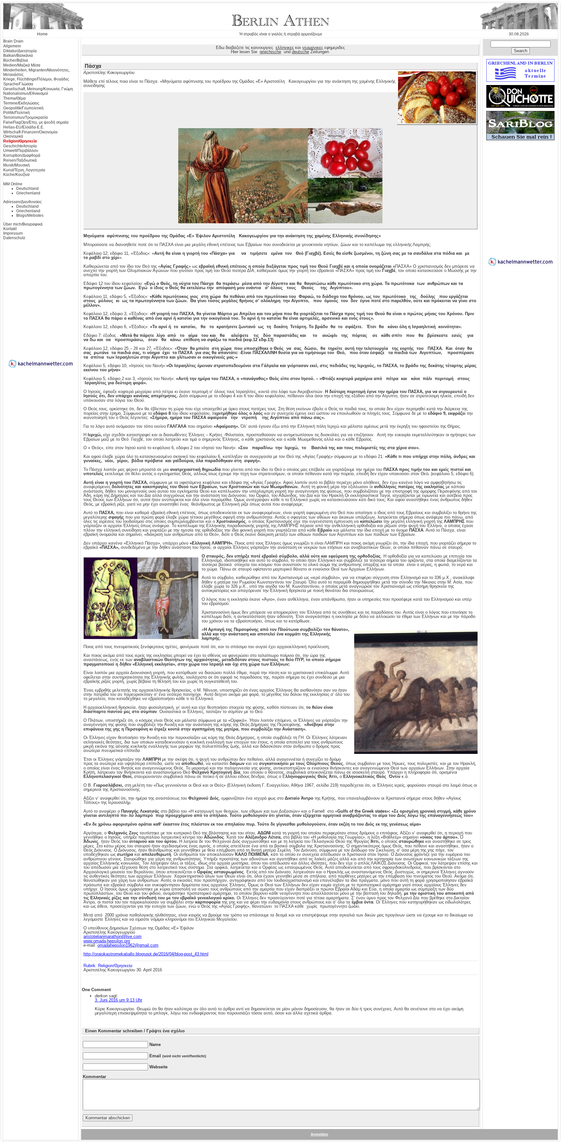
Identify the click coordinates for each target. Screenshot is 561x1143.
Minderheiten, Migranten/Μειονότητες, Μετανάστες (36, 72)
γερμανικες (312, 47)
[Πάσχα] (437, 122)
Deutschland (27, 188)
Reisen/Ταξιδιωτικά (20, 160)
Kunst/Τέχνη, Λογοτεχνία (24, 170)
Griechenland (28, 193)
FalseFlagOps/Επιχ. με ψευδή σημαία (36, 122)
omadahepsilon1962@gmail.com (127, 945)
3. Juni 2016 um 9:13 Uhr (118, 1000)
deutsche (300, 51)
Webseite (158, 1066)
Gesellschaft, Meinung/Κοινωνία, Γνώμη (38, 89)
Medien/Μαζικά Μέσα (21, 65)
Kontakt (10, 229)
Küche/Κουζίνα (16, 174)
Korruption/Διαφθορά (21, 155)
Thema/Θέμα (14, 98)
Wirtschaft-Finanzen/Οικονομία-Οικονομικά (30, 134)
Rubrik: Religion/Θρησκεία (107, 965)
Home (42, 34)
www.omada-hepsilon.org (106, 941)
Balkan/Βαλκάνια (18, 55)
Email (177, 1055)
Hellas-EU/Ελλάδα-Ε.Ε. (23, 127)
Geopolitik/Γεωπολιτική (23, 108)
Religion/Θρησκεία (20, 141)
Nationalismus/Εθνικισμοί (25, 93)
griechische (270, 51)
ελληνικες (285, 47)
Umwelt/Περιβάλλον (20, 150)
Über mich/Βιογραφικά (23, 224)
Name (155, 1044)
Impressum (13, 233)
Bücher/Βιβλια (15, 60)
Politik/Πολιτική (16, 112)
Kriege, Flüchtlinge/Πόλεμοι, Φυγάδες (36, 79)
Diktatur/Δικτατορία (20, 51)
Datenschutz (14, 238)
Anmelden (319, 1134)
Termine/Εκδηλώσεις (21, 103)
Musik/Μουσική (16, 165)
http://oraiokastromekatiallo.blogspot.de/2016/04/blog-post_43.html (145, 954)
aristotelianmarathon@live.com (112, 936)
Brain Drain (13, 41)
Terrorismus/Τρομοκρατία (25, 117)
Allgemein (12, 46)
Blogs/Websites (30, 215)
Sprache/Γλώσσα (18, 84)
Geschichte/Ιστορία (20, 146)
